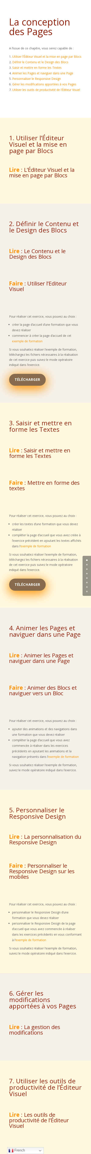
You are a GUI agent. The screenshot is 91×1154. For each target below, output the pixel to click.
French (19, 1150)
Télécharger (27, 379)
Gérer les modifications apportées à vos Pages (44, 84)
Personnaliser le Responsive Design (36, 79)
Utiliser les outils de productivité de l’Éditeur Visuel (46, 90)
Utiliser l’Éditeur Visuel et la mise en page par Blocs (46, 56)
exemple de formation (27, 341)
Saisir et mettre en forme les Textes (37, 68)
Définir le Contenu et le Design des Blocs (40, 62)
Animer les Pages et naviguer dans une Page (42, 73)
